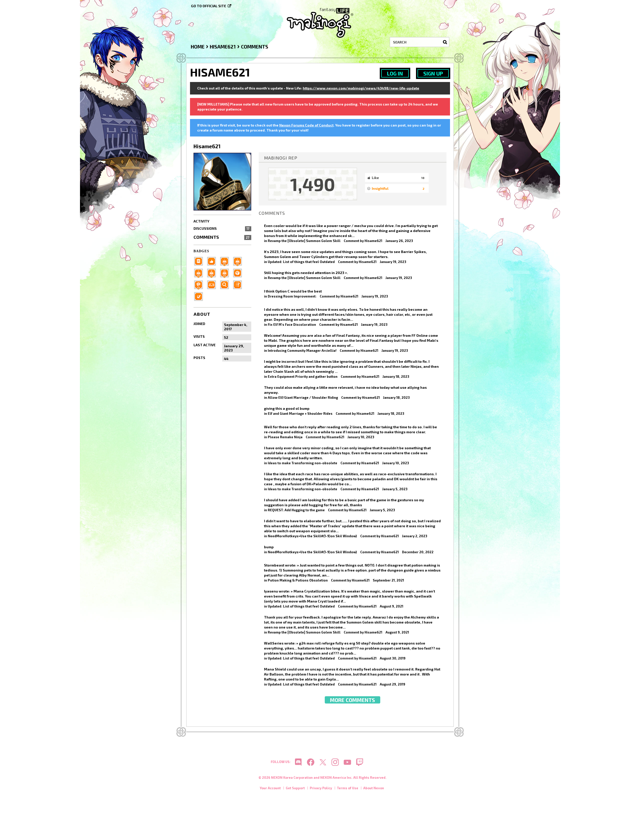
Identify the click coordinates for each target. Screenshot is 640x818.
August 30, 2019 (393, 658)
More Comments (352, 700)
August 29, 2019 (392, 684)
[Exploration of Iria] (213, 272)
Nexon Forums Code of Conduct (306, 125)
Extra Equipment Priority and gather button (303, 376)
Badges (201, 251)
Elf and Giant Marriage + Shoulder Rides (300, 414)
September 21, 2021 (388, 580)
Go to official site (208, 6)
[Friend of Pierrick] (200, 261)
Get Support (295, 788)
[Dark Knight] (200, 272)
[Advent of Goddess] (226, 261)
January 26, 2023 (399, 241)
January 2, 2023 (414, 536)
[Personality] (213, 284)
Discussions (222, 228)
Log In (395, 73)
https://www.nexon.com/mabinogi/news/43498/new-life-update (361, 88)
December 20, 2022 (418, 552)
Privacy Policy (321, 788)
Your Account (270, 788)
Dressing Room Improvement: (292, 296)
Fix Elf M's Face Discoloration (292, 324)
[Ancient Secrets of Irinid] (226, 272)
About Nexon (373, 788)
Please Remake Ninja (285, 437)
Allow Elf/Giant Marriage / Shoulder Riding (303, 398)
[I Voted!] (200, 296)
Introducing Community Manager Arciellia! (302, 350)
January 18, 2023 (395, 376)
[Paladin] (239, 261)
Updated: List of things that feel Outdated (301, 262)
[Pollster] (239, 284)
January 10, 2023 (361, 437)
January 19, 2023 (393, 262)
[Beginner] (213, 261)
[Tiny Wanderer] (200, 284)
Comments (222, 237)
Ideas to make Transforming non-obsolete (302, 463)
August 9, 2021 (391, 606)
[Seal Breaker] (239, 272)
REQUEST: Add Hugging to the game (296, 510)
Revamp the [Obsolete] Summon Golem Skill (304, 241)
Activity (201, 221)
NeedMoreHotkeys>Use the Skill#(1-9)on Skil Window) (312, 536)
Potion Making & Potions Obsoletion (298, 580)
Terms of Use (347, 788)
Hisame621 (373, 241)
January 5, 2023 (395, 489)
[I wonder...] (226, 284)
